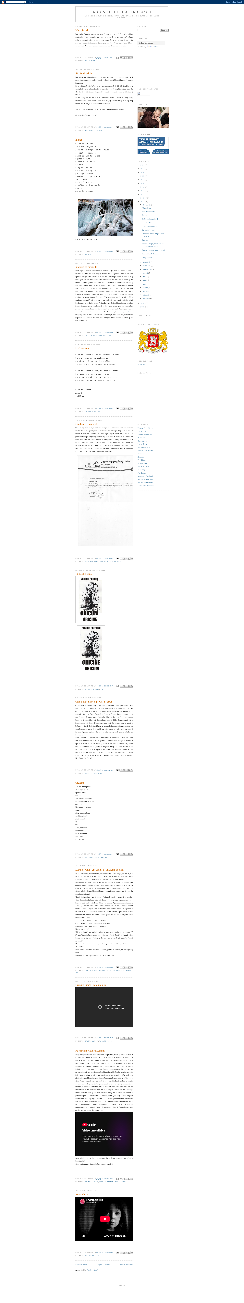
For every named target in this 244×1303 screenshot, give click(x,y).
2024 (142, 172)
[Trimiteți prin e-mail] (121, 57)
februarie (146, 295)
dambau (102, 970)
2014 (142, 190)
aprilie (145, 287)
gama (97, 857)
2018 (142, 179)
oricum (96, 689)
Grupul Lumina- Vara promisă (90, 985)
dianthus (89, 561)
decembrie (147, 204)
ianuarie (146, 298)
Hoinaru (141, 457)
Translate (155, 46)
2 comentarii (108, 558)
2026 (142, 165)
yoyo (124, 1182)
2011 (142, 201)
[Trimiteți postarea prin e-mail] (117, 58)
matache (107, 335)
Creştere (79, 782)
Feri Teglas (142, 473)
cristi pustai (91, 335)
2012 (142, 198)
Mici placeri (81, 30)
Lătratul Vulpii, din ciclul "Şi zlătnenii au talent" (100, 869)
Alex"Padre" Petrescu (146, 485)
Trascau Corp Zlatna (145, 428)
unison (104, 857)
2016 (142, 183)
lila (97, 1255)
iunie (145, 280)
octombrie (147, 265)
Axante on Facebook (145, 476)
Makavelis (142, 453)
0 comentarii (108, 408)
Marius (130, 311)
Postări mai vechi (126, 1264)
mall (100, 335)
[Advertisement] (152, 68)
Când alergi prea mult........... (90, 424)
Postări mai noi (81, 1264)
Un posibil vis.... (83, 573)
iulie (144, 276)
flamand (96, 411)
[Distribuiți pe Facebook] (129, 57)
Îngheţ (78, 139)
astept (88, 411)
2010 (142, 303)
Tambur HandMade (145, 434)
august (145, 273)
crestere (89, 857)
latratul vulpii (114, 970)
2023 (142, 176)
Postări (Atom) (92, 1270)
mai (144, 284)
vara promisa (105, 1041)
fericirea (98, 561)
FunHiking (142, 460)
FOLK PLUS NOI (144, 466)
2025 (142, 168)
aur (86, 970)
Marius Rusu (142, 444)
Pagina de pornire (103, 1264)
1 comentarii (108, 58)
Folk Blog (141, 469)
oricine (88, 689)
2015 (142, 187)
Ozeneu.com (142, 441)
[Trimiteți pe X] (126, 57)
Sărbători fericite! (84, 73)
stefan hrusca (114, 1182)
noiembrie (147, 262)
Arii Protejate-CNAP (145, 479)
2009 (142, 307)
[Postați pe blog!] (123, 57)
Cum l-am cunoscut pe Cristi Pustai (93, 701)
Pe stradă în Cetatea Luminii (90, 1050)
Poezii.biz (141, 364)
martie (145, 291)
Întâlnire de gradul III (86, 267)
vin (86, 61)
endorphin (89, 1255)
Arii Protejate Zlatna (145, 482)
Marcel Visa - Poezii (145, 450)
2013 (142, 194)
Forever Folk (142, 463)
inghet (88, 254)
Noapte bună (81, 1194)
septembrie (147, 269)
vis (101, 689)
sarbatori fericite (93, 130)
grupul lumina (91, 1041)
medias (107, 561)
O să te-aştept (82, 348)
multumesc (117, 561)
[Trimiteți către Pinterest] (131, 57)
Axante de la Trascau (122, 11)
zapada (92, 61)
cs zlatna (93, 970)
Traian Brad (142, 431)
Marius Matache (144, 447)
